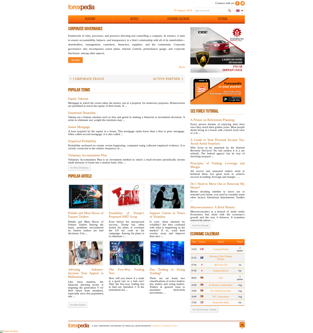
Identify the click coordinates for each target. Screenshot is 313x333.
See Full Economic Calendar (204, 309)
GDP (220, 278)
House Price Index (221, 302)
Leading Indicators (221, 270)
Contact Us (157, 326)
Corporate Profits (220, 249)
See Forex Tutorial (200, 225)
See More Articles (77, 305)
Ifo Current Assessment (221, 291)
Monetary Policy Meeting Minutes (221, 257)
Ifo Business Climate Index (220, 285)
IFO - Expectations (221, 296)
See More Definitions (79, 167)
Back (182, 67)
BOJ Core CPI (220, 265)
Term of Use (171, 326)
